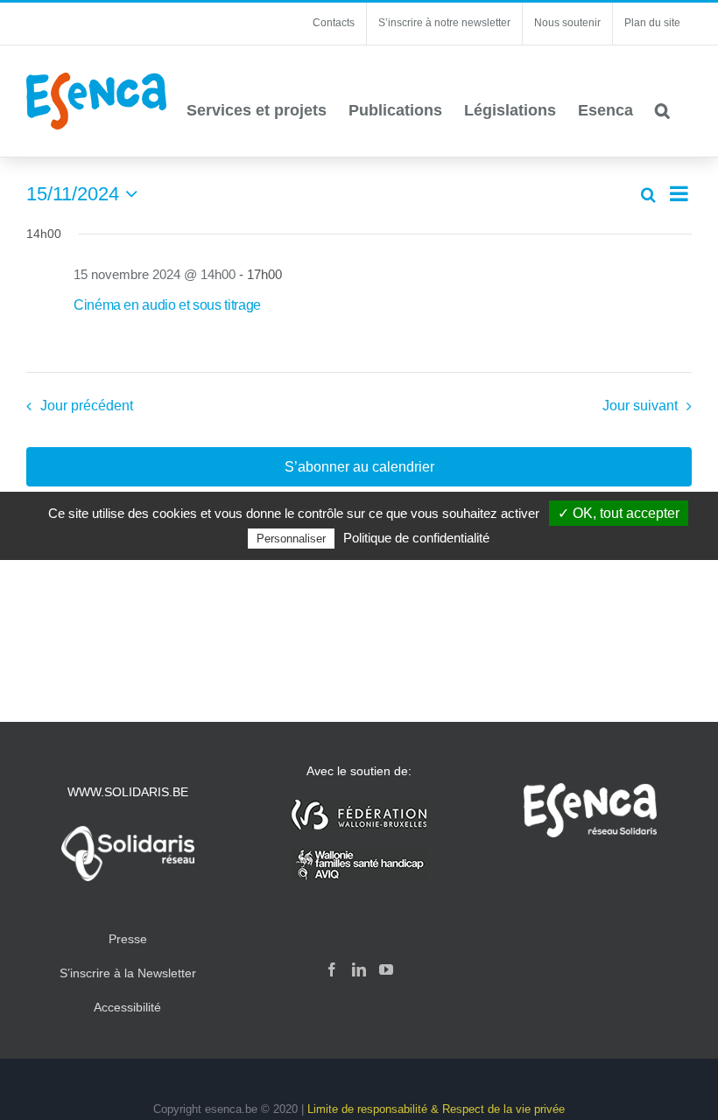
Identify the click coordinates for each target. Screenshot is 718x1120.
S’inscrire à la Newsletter (128, 973)
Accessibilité (127, 1007)
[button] (662, 110)
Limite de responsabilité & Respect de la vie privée (436, 1109)
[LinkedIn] (359, 969)
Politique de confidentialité (416, 537)
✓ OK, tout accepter (618, 513)
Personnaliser (291, 538)
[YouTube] (386, 969)
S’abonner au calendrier (359, 466)
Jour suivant (640, 405)
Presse (128, 939)
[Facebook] (332, 969)
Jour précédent (86, 405)
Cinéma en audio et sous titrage (167, 305)
